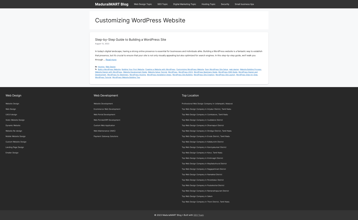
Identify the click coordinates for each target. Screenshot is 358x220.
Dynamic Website (13, 125)
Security (225, 4)
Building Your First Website (133, 69)
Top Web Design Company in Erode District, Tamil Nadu (206, 136)
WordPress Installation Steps (159, 75)
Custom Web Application (104, 125)
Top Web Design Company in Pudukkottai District (203, 185)
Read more (111, 59)
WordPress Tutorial (103, 77)
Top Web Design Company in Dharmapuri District (203, 125)
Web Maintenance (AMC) (105, 131)
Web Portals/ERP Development (107, 120)
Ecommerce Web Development (107, 109)
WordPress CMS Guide (227, 72)
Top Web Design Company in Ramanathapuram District (205, 191)
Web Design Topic (143, 4)
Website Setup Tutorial (157, 72)
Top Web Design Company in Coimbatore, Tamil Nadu (205, 114)
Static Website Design (15, 120)
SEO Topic (162, 4)
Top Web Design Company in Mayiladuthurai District (204, 163)
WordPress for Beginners (117, 75)
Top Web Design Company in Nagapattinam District (204, 169)
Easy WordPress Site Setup (216, 69)
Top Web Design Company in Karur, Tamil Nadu (202, 153)
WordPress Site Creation (204, 75)
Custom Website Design (16, 142)
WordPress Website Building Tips (126, 77)
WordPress (172, 72)
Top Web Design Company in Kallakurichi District (203, 142)
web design (234, 69)
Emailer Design (12, 153)
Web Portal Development (104, 114)
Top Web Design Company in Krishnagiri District (202, 158)
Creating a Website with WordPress (160, 69)
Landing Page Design (15, 147)
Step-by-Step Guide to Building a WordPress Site (130, 39)
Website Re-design (14, 131)
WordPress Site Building (182, 75)
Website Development (103, 103)
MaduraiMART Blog (111, 4)
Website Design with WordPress (108, 72)
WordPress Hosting (137, 75)
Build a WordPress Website (109, 69)
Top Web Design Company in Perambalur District (203, 180)
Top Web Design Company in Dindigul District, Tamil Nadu (207, 131)
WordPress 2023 (185, 72)
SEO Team (199, 215)
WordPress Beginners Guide (205, 72)
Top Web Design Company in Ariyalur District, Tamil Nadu (206, 109)
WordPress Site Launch (225, 75)
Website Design (12, 103)
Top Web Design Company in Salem (197, 196)
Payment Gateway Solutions (106, 136)
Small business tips (244, 4)
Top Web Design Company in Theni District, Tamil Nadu (205, 202)
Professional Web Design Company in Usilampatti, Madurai (207, 103)
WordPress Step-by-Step (247, 75)
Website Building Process (250, 69)
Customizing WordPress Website (190, 69)
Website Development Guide (135, 72)
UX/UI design (11, 114)
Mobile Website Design (16, 136)
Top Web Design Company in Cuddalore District (202, 120)
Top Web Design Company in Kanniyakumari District (204, 147)
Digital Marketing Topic (184, 4)
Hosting (101, 67)
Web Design (111, 67)
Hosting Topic (208, 4)
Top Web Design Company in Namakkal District (202, 174)
